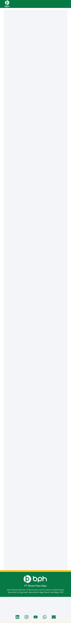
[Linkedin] (17, 617)
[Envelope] (54, 617)
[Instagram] (26, 617)
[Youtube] (35, 617)
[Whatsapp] (44, 617)
